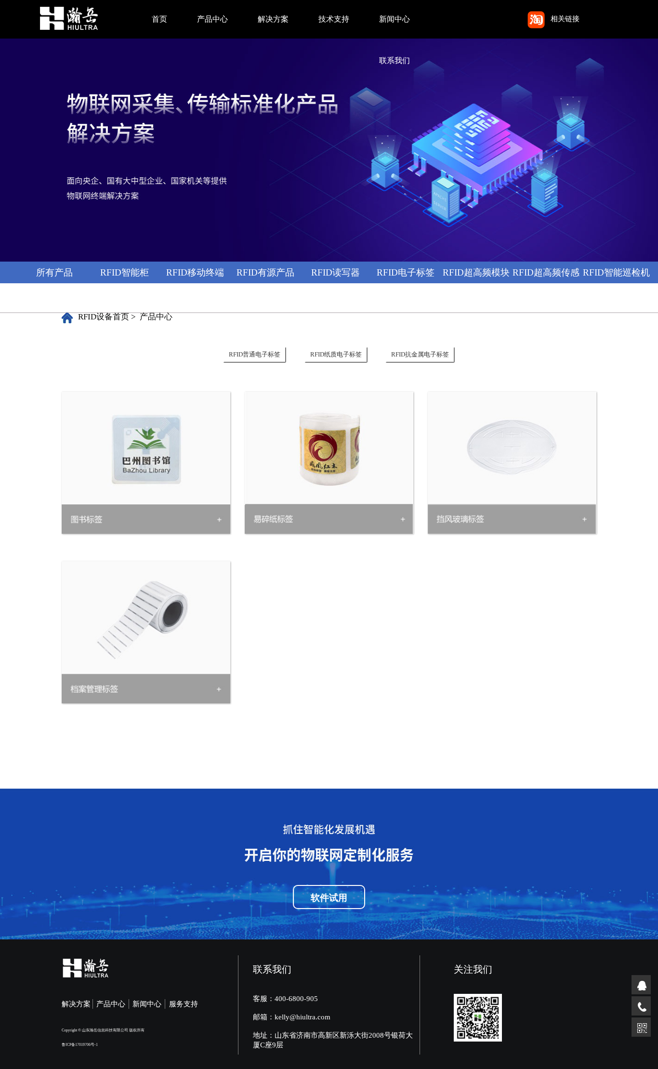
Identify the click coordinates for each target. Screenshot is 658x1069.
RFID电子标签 (405, 272)
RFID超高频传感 (546, 272)
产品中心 (212, 19)
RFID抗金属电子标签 (420, 354)
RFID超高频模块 (476, 272)
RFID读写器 (335, 272)
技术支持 (333, 19)
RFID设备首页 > (107, 316)
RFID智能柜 (124, 272)
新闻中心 (394, 19)
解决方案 (273, 19)
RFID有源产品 (265, 272)
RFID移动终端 (195, 272)
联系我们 (394, 60)
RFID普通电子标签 (254, 354)
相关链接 (565, 19)
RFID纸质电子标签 (336, 354)
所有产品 (54, 272)
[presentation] (263, 355)
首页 (159, 19)
